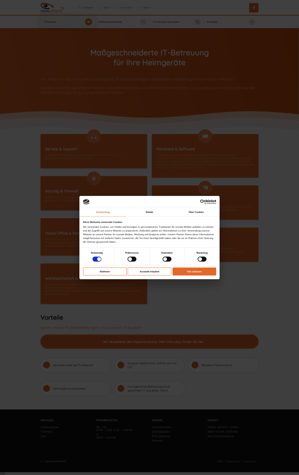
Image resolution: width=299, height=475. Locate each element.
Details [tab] (149, 212)
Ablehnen (105, 271)
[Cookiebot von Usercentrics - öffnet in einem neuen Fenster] (202, 202)
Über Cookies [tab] (196, 212)
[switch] (132, 259)
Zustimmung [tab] (103, 212)
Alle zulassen (194, 271)
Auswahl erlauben (149, 271)
